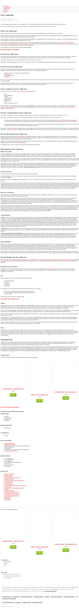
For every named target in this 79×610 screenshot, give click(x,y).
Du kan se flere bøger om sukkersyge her (10, 49)
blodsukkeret (14, 129)
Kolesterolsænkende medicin (11, 451)
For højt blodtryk (8, 483)
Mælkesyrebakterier (7, 561)
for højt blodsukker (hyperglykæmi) (28, 259)
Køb (13, 395)
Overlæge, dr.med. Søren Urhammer (8, 18)
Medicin (5, 9)
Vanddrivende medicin (9, 443)
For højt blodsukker (9, 481)
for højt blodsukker (52, 268)
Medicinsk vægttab (7, 577)
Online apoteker (69, 597)
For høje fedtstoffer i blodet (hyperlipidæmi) (14, 480)
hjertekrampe (4, 108)
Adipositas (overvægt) (9, 474)
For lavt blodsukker (9, 484)
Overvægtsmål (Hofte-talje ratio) (12, 495)
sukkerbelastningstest (21, 142)
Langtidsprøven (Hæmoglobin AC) (12, 493)
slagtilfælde (11, 108)
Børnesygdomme (7, 7)
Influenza (7, 489)
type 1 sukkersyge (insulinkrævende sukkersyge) (24, 91)
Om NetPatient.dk (8, 602)
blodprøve (22, 136)
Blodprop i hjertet (8, 475)
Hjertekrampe (8, 486)
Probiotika (6, 563)
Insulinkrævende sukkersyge (11, 491)
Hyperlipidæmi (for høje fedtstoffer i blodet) (14, 488)
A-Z (4, 12)
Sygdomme (6, 6)
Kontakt (17, 602)
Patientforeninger (57, 597)
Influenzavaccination (9, 490)
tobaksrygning (8, 74)
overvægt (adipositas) (61, 42)
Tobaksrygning (8, 497)
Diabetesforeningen (9, 479)
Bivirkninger (6, 11)
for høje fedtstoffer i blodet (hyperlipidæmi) (47, 259)
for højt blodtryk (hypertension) (65, 259)
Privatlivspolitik (26, 602)
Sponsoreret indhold (9, 598)
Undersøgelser (7, 8)
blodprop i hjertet (71, 107)
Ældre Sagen (7, 498)
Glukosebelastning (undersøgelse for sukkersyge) (15, 485)
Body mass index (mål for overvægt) (12, 477)
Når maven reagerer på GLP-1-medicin (11, 574)
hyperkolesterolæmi (29, 44)
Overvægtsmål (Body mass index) (12, 494)
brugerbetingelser (51, 591)
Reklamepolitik (37, 602)
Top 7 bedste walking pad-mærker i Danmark (12, 575)
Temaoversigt (6, 597)
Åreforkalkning (8, 499)
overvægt (7, 77)
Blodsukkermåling (9, 476)
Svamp (5, 565)
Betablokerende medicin (10, 444)
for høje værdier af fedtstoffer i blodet (15, 44)
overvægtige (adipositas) (6, 261)
